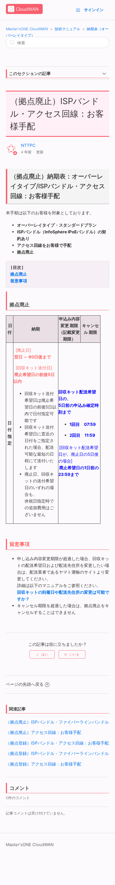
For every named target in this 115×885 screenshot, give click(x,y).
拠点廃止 (18, 274)
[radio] (42, 654)
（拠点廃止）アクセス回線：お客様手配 (43, 732)
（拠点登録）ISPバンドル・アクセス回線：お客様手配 (57, 743)
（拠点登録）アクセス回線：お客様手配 (43, 764)
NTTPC (28, 145)
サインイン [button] (94, 9)
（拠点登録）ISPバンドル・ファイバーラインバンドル (57, 753)
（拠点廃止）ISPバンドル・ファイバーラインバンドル (57, 722)
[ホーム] (24, 12)
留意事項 (18, 280)
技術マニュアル (67, 29)
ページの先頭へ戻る (25, 684)
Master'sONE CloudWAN (27, 29)
